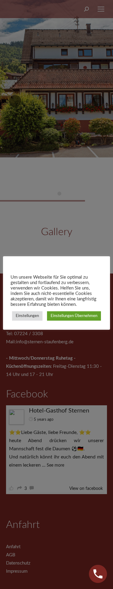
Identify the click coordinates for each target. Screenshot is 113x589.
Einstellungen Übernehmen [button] (74, 316)
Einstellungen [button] (27, 316)
